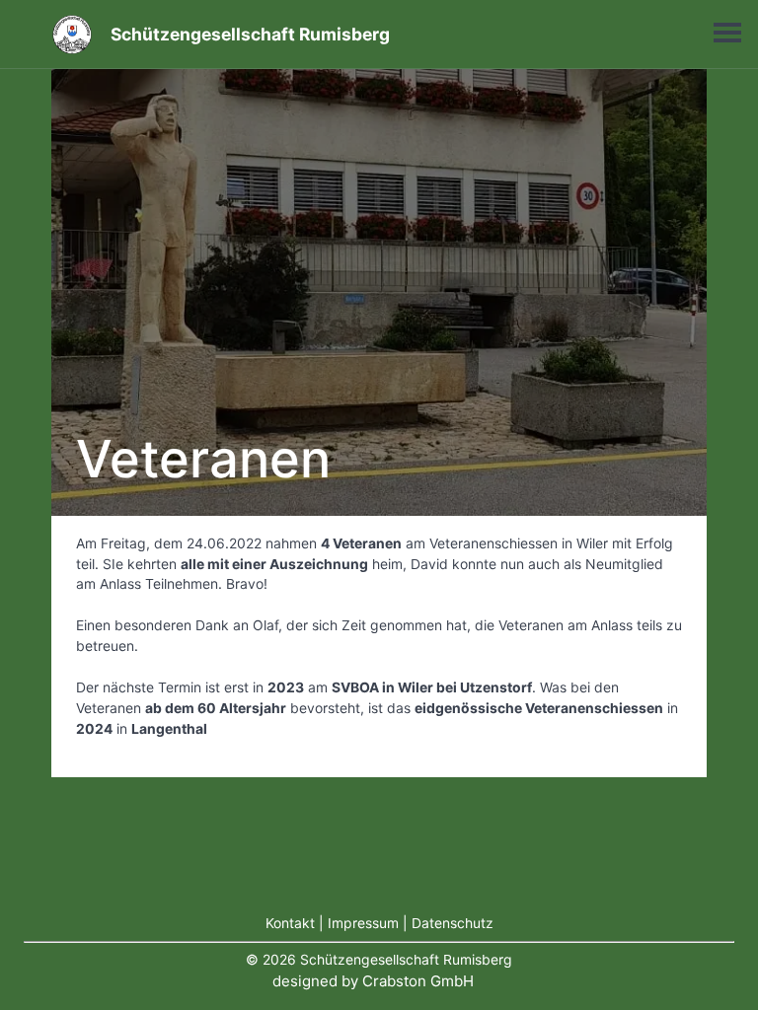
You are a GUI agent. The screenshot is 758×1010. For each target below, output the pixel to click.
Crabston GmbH (418, 981)
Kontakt (290, 922)
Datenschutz (452, 922)
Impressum (363, 922)
